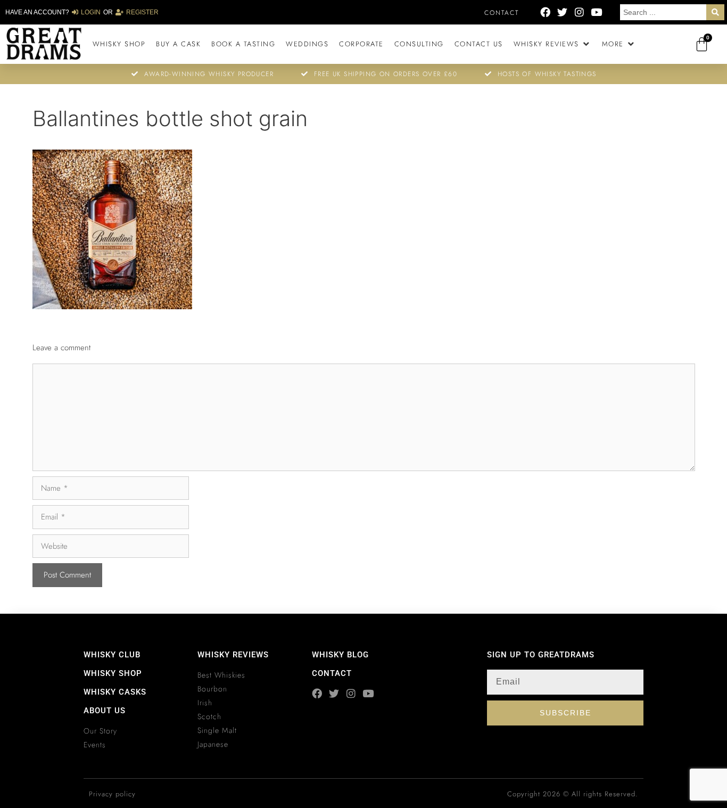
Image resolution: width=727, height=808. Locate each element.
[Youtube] (596, 12)
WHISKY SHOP (113, 673)
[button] (552, 44)
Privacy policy (112, 794)
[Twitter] (562, 12)
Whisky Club (112, 654)
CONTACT (332, 673)
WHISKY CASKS (115, 692)
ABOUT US (105, 710)
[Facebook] (545, 12)
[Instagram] (579, 12)
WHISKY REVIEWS (233, 654)
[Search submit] (715, 12)
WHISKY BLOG (340, 654)
